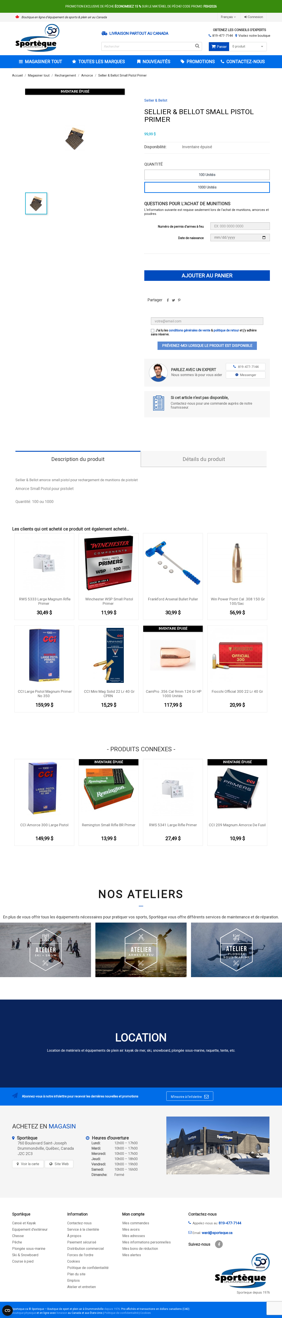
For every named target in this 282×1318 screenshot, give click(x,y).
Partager (167, 301)
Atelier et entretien (81, 1287)
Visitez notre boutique (254, 36)
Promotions (200, 61)
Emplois (73, 1280)
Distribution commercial (85, 1249)
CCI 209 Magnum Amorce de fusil (237, 825)
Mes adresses (133, 1236)
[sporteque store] (217, 1145)
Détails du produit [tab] (204, 459)
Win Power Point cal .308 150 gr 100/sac (238, 601)
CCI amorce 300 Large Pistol (44, 825)
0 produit (238, 46)
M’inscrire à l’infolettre (190, 1096)
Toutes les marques (101, 61)
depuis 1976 (112, 1309)
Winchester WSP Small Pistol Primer (109, 601)
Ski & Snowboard (25, 1255)
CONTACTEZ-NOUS (245, 61)
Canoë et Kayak (24, 1223)
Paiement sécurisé (81, 1242)
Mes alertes (131, 1255)
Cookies (73, 1261)
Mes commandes (135, 1223)
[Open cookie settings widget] (7, 1310)
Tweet (173, 301)
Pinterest (179, 301)
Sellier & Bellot (155, 100)
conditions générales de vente (189, 330)
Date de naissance (191, 238)
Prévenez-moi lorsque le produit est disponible (207, 346)
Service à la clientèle (83, 1229)
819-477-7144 (222, 36)
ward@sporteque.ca (217, 1233)
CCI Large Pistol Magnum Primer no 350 (45, 693)
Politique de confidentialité (88, 1268)
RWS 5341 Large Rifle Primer (173, 825)
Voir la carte (30, 1164)
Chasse (18, 1236)
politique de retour (226, 330)
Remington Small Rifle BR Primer (108, 825)
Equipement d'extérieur (30, 1229)
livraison (62, 1312)
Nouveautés (155, 61)
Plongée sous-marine (28, 1249)
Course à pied (22, 1261)
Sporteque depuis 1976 (253, 1292)
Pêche (17, 1242)
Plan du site (76, 1274)
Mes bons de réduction (140, 1249)
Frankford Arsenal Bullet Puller (173, 599)
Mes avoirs (131, 1229)
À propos (74, 1236)
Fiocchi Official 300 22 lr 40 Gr (237, 691)
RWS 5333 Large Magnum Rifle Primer (44, 601)
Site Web (62, 1164)
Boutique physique (24, 1312)
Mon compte (133, 1214)
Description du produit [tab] (77, 459)
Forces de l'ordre (80, 1255)
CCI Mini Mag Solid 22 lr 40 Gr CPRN (109, 693)
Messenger (248, 375)
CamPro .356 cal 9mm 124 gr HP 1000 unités (173, 693)
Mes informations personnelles (146, 1242)
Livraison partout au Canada (138, 33)
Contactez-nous (79, 1223)
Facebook (219, 1244)
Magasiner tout (43, 61)
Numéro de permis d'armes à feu (181, 226)
